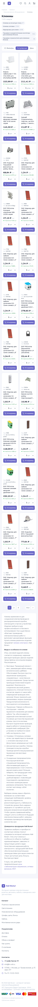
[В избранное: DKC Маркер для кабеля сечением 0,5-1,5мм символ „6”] (15, 237)
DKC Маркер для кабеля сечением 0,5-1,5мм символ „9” (9, 302)
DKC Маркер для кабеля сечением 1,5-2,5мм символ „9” (10, 395)
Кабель (4, 919)
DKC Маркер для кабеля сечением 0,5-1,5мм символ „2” (27, 488)
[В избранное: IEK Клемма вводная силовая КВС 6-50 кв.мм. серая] (15, 101)
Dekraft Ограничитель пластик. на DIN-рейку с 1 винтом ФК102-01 (28, 120)
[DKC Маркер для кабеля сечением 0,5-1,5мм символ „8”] (10, 333)
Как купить (6, 944)
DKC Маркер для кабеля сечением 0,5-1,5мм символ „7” (27, 257)
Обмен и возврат (8, 940)
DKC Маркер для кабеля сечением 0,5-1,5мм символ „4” (27, 211)
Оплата (4, 936)
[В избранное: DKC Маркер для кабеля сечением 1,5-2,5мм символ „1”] (33, 561)
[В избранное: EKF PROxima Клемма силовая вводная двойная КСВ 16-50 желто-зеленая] (15, 468)
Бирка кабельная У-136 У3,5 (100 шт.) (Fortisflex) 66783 (28, 75)
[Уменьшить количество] (5, 88)
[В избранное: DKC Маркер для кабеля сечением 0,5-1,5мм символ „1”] (33, 421)
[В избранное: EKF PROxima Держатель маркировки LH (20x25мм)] (33, 330)
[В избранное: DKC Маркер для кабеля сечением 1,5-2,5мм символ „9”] (15, 375)
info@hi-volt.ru (9, 964)
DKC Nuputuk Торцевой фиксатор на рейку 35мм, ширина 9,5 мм (9, 166)
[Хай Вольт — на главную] (9, 3)
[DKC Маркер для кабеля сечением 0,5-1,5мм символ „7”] (28, 241)
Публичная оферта (8, 1000)
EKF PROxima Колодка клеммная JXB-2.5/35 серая (9, 211)
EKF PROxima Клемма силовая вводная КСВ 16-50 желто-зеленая (9, 442)
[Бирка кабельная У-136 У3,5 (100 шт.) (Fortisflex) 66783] (28, 59)
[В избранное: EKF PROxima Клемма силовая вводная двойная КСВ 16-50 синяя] (33, 283)
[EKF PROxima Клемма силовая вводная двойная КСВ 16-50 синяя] (28, 286)
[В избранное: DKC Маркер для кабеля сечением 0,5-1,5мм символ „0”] (15, 561)
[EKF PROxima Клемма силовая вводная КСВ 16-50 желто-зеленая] (10, 424)
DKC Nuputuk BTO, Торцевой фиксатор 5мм (27, 534)
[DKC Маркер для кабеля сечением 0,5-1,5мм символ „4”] (28, 195)
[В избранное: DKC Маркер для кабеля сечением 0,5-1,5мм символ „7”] (33, 237)
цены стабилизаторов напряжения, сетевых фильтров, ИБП (18, 866)
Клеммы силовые (11, 26)
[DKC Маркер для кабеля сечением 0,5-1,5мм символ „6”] (10, 241)
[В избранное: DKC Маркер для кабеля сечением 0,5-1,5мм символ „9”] (15, 283)
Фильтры (10, 48)
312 (27, 608)
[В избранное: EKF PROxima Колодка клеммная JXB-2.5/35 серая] (15, 192)
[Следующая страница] (33, 608)
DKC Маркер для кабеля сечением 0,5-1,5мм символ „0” (9, 580)
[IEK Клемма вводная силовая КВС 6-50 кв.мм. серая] (10, 104)
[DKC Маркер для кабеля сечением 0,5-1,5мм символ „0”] (10, 564)
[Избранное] (21, 3)
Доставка (5, 933)
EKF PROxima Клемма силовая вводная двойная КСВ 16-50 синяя (27, 304)
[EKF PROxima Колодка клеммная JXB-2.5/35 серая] (10, 195)
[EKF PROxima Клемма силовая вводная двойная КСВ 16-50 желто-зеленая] (10, 472)
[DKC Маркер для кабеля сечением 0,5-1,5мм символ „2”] (28, 472)
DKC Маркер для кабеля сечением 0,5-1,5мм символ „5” (27, 166)
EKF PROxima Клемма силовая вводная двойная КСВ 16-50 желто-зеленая (9, 489)
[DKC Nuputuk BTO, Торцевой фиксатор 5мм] (28, 519)
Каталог (12, 9)
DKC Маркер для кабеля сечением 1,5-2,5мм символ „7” (10, 535)
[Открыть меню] (4, 3)
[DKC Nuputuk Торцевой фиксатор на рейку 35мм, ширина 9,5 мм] (10, 150)
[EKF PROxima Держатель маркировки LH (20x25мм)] (28, 333)
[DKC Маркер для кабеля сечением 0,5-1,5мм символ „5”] (28, 150)
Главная (4, 9)
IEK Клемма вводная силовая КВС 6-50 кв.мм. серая (10, 120)
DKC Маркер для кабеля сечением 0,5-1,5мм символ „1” (27, 441)
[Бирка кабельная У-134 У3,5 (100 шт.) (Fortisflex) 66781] (10, 59)
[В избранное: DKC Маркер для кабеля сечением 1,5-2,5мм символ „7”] (15, 515)
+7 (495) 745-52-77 (11, 961)
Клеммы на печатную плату (13, 23)
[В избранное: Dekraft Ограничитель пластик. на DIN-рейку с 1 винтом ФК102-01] (33, 101)
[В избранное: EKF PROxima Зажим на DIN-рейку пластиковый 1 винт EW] (33, 375)
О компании (6, 947)
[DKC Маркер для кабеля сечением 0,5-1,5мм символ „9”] (10, 286)
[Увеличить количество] (15, 88)
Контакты (5, 951)
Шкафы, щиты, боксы (10, 915)
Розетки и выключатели (11, 905)
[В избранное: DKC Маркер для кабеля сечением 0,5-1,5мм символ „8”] (15, 330)
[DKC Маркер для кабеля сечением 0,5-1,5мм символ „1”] (28, 424)
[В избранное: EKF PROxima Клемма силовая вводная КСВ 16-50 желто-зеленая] (15, 421)
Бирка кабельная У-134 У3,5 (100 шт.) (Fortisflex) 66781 (9, 75)
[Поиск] (25, 3)
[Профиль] (29, 3)
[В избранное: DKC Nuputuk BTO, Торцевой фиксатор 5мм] (33, 515)
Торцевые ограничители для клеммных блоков (19, 39)
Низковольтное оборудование (14, 12)
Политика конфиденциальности (12, 998)
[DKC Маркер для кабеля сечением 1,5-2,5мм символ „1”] (28, 564)
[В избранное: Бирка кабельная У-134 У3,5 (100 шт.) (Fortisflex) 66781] (15, 55)
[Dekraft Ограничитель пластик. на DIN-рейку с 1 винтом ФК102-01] (28, 104)
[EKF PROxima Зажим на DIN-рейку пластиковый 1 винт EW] (28, 379)
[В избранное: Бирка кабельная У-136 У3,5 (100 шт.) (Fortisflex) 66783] (33, 55)
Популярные (22, 48)
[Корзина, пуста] (34, 3)
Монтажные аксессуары (11, 922)
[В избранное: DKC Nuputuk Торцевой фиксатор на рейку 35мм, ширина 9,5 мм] (15, 146)
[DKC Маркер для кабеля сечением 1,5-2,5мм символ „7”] (10, 519)
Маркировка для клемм (13, 29)
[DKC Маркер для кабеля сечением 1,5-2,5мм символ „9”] (10, 379)
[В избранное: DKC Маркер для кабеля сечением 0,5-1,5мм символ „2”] (33, 468)
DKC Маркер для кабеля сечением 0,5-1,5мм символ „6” (9, 257)
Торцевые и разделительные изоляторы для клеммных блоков (19, 33)
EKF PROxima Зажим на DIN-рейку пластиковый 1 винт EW (27, 395)
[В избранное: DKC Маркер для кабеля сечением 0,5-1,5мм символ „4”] (33, 192)
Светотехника (7, 908)
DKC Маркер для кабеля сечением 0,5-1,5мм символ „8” (9, 350)
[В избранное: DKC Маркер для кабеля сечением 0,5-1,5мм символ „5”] (33, 146)
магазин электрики (21, 643)
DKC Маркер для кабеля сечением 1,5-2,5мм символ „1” (27, 580)
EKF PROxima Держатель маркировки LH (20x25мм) (27, 350)
